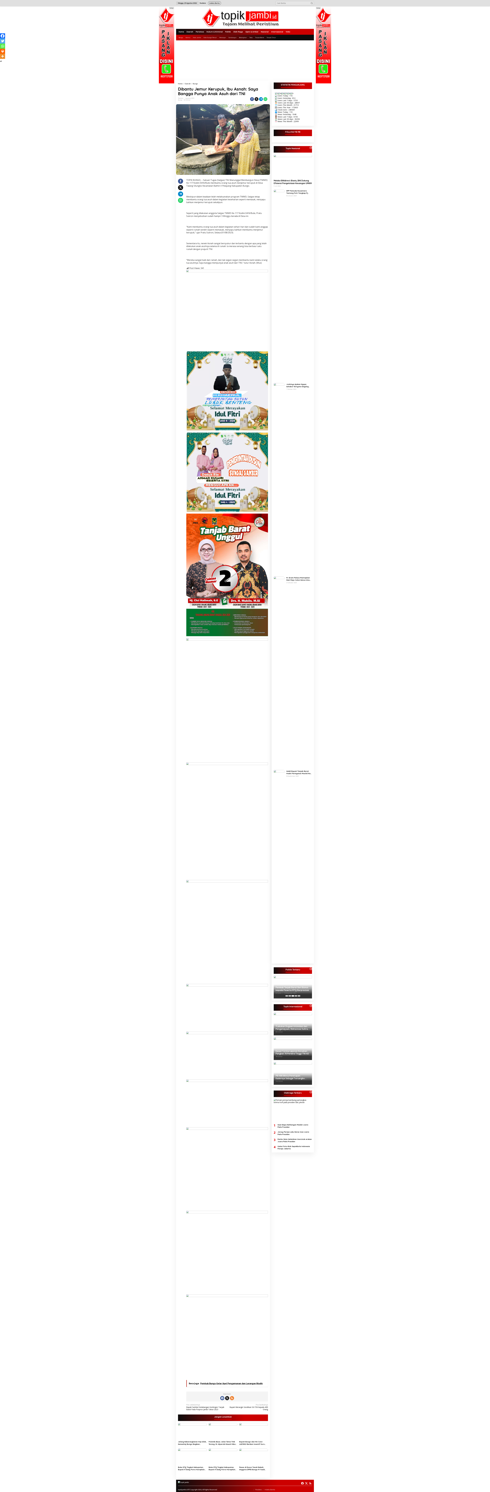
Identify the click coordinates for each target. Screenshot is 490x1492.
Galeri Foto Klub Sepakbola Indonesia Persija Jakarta (294, 1147)
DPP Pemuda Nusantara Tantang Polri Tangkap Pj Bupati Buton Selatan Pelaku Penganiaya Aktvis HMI (298, 192)
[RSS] (232, 1398)
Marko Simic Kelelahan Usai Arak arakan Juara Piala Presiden (295, 1140)
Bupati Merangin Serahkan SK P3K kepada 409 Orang (249, 1407)
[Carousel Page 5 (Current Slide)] (299, 996)
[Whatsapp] (265, 99)
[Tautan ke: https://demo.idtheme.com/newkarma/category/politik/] (310, 968)
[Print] (2, 51)
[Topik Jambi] (233, 17)
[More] (2, 56)
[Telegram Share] (261, 99)
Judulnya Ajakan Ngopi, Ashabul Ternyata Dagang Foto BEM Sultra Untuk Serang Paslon (299, 385)
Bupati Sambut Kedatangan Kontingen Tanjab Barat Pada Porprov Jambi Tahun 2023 (205, 1407)
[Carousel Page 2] (290, 996)
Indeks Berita (270, 1490)
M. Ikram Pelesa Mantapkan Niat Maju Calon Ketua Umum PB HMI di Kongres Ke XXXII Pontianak (298, 579)
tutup (172, 8)
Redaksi (258, 1490)
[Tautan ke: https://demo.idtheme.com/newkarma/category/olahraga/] (310, 1092)
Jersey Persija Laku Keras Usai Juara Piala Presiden (293, 1133)
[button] (312, 3)
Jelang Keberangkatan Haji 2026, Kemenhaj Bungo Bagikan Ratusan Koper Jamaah (192, 1443)
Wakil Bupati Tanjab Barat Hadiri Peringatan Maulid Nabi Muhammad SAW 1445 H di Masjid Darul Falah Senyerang (299, 772)
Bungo (180, 100)
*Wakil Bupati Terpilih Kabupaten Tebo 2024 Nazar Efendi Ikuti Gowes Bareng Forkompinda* (292, 989)
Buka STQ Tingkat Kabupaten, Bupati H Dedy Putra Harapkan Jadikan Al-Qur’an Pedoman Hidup (191, 1468)
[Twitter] (2, 41)
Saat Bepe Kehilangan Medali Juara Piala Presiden (293, 1126)
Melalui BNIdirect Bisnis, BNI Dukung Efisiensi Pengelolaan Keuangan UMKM (293, 182)
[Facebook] (2, 35)
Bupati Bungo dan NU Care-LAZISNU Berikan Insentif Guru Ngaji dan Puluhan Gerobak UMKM (252, 1443)
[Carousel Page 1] (286, 996)
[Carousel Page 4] (296, 996)
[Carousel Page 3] (293, 996)
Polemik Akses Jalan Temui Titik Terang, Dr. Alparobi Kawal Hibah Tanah (222, 1443)
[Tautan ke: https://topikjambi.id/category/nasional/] (310, 147)
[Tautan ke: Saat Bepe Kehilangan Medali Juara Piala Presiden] (293, 1110)
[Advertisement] (245, 59)
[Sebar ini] (252, 99)
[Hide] (1, 61)
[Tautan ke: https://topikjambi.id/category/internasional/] (310, 1005)
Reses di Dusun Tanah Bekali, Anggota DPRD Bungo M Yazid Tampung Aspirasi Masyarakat (252, 1468)
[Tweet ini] (256, 99)
